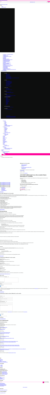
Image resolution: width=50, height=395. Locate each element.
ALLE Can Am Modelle (7, 132)
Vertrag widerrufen (25, 387)
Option (21, 187)
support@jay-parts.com (5, 373)
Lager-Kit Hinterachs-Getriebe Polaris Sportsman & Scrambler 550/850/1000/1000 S (10, 345)
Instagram (1, 366)
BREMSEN (4, 58)
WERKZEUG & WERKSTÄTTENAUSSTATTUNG (9, 69)
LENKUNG (4, 62)
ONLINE (4, 142)
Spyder (5, 131)
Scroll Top (6, 0)
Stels (3, 143)
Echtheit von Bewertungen (3, 361)
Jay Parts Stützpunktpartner (6, 151)
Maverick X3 (6, 128)
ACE (5, 121)
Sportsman (6, 124)
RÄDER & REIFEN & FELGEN (7, 64)
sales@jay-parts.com (4, 372)
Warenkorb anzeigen (10, 352)
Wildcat (5, 135)
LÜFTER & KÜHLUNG (6, 61)
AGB (0, 360)
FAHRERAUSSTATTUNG (6, 60)
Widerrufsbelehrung (2, 383)
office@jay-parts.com (4, 374)
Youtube (1, 365)
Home (2, 6)
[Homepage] (3, 4)
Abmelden (1, 378)
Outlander (6, 129)
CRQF (4, 137)
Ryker (5, 130)
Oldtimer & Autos (5, 141)
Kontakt (4, 152)
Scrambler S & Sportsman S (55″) (8, 125)
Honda (4, 138)
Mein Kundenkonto (2, 377)
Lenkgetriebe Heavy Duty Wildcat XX (4, 349)
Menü (1, 5)
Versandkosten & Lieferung (3, 384)
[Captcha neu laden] (0, 286)
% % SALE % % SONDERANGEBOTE (8, 54)
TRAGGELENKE (5, 67)
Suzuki (4, 144)
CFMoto (4, 136)
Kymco (4, 140)
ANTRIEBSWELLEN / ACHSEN (7, 56)
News (2, 150)
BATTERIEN (4, 57)
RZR (5, 123)
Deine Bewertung (2, 276)
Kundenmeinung (22, 170)
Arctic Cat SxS (6, 134)
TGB (3, 146)
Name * (1, 283)
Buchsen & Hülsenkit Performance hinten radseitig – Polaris (7, 338)
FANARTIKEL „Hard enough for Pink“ (7, 59)
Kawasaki (4, 139)
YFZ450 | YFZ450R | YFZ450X (8, 148)
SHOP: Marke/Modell (4, 70)
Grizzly (5, 147)
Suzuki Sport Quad (7, 145)
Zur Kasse (14, 352)
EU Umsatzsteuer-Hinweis (3, 385)
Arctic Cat (4, 133)
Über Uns (3, 149)
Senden (1, 290)
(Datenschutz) (36, 288)
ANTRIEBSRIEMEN (5, 55)
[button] (9, 2)
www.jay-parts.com (4, 371)
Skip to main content (2, 0)
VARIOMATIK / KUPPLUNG (6, 68)
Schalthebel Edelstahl (2, 329)
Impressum (1, 359)
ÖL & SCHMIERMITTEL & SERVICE (8, 65)
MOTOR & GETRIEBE (6, 63)
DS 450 (5, 127)
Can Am (4, 126)
